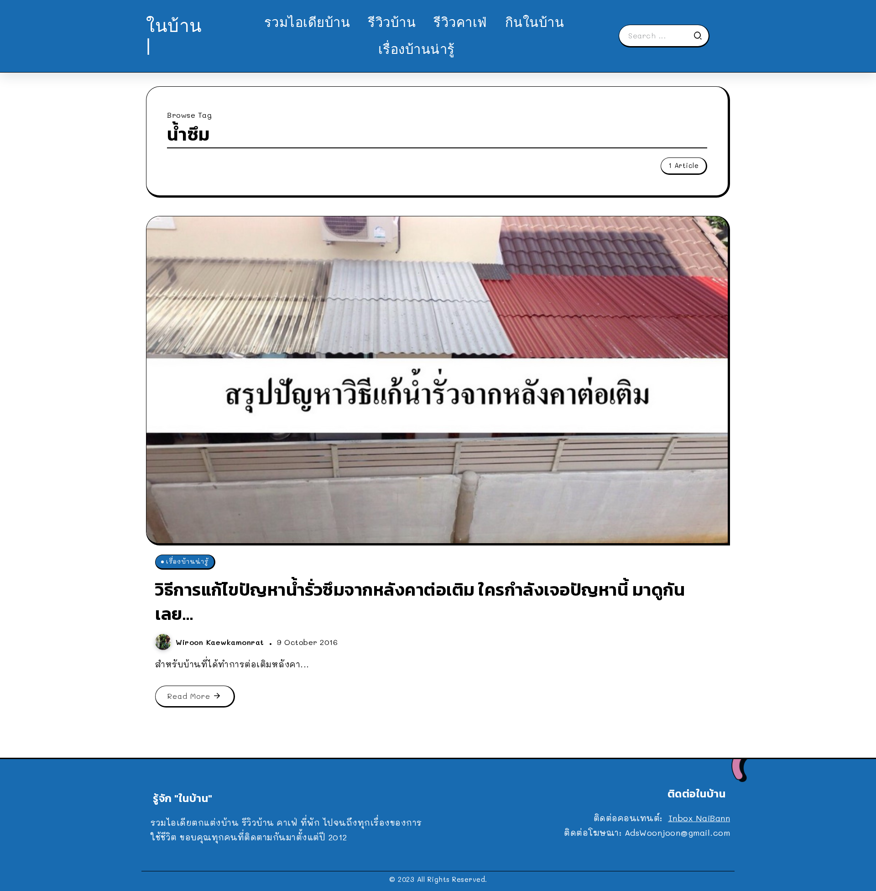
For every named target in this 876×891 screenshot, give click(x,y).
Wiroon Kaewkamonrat (221, 642)
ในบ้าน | (174, 35)
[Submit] (701, 35)
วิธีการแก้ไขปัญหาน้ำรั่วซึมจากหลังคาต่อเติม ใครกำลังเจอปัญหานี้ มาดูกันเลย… (420, 602)
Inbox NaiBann (699, 817)
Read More (188, 696)
